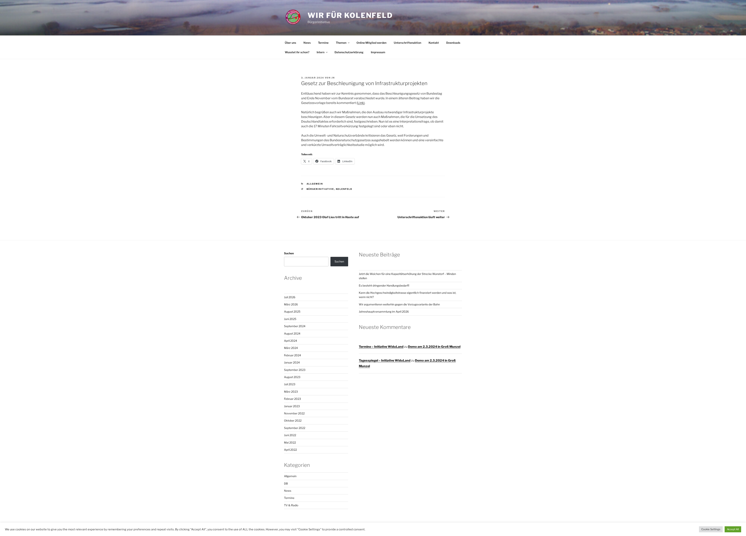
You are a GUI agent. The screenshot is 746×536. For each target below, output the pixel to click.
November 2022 (294, 413)
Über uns (290, 42)
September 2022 (294, 428)
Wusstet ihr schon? (297, 52)
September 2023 (294, 369)
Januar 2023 (292, 406)
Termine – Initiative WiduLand (381, 347)
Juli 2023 (289, 384)
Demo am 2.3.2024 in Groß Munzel (434, 347)
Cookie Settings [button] (710, 529)
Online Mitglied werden (371, 42)
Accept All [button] (733, 529)
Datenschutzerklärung (349, 52)
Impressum (378, 52)
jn (333, 77)
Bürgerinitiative (320, 189)
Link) (361, 103)
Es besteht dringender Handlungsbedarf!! (384, 285)
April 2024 (290, 340)
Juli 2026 (289, 297)
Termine (323, 42)
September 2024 (294, 326)
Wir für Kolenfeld (350, 15)
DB (286, 483)
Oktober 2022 (293, 420)
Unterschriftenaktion (407, 42)
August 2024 (292, 333)
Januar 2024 (292, 362)
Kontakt (434, 42)
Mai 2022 (290, 442)
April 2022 (290, 449)
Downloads (453, 42)
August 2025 (292, 311)
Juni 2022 (290, 435)
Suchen (289, 253)
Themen (341, 42)
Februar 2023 (292, 398)
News (307, 42)
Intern (320, 52)
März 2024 (291, 347)
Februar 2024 (292, 355)
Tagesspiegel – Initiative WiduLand (384, 360)
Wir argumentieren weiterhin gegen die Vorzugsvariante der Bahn (399, 304)
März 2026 (291, 304)
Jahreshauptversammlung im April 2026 (384, 311)
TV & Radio (291, 505)
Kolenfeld (344, 189)
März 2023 (291, 391)
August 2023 (292, 377)
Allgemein (315, 183)
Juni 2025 (290, 319)
